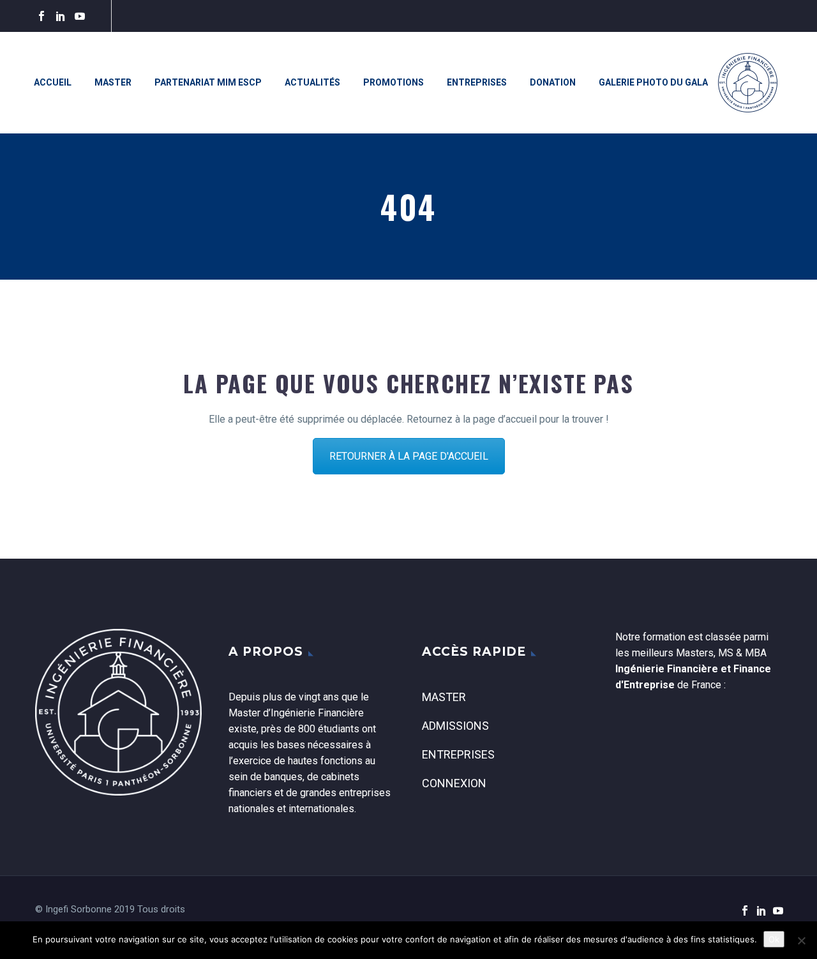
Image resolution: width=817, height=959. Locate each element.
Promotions (393, 82)
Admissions (455, 725)
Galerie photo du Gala (653, 82)
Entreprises (477, 82)
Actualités (312, 82)
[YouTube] (79, 16)
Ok (773, 939)
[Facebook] (41, 16)
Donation (553, 82)
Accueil (52, 82)
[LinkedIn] (60, 16)
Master (112, 82)
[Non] (801, 940)
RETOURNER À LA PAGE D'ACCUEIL (408, 456)
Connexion (454, 783)
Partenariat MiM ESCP (208, 82)
